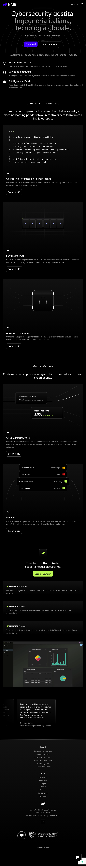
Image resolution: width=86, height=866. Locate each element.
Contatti (43, 790)
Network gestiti (43, 763)
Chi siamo (43, 780)
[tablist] (43, 609)
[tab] (43, 589)
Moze (48, 847)
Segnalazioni (55, 816)
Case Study (43, 796)
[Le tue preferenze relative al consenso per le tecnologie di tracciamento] (82, 862)
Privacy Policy (31, 816)
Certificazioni (43, 793)
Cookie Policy (43, 816)
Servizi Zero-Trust (43, 754)
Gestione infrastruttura (43, 760)
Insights (43, 784)
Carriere (43, 787)
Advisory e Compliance (43, 757)
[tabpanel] (43, 664)
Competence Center (43, 767)
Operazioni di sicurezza (43, 751)
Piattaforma (43, 777)
